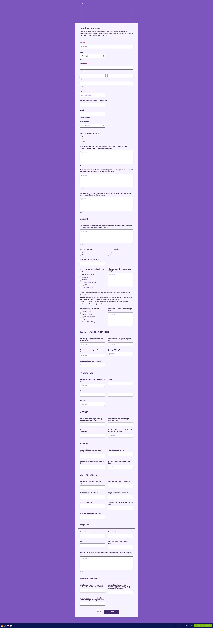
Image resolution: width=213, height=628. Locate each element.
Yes (83, 252)
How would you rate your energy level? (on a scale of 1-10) (91, 419)
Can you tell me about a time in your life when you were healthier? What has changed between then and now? (105, 194)
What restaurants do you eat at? (91, 513)
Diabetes (85, 272)
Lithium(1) (85, 277)
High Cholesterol (87, 285)
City (81, 79)
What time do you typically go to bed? (119, 339)
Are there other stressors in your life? (119, 462)
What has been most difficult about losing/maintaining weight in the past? (106, 553)
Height (82, 541)
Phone (82, 91)
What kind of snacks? (87, 502)
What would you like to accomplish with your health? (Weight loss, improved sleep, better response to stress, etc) (103, 147)
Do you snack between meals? (119, 493)
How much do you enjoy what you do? (92, 462)
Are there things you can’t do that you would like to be (120, 430)
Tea (109, 391)
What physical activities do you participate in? (119, 419)
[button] (103, 56)
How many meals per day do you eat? (91, 482)
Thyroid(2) (85, 280)
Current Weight (85, 532)
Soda (81, 391)
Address (83, 64)
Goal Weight (112, 532)
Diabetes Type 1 (87, 311)
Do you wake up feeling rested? (91, 361)
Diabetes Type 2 (87, 314)
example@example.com (86, 117)
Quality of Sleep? (114, 350)
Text (83, 136)
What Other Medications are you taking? (119, 270)
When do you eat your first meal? (119, 481)
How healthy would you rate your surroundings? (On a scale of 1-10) (92, 586)
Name (82, 42)
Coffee (110, 379)
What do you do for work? (117, 450)
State (109, 79)
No (83, 254)
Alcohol (82, 400)
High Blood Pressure (88, 274)
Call (83, 139)
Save (99, 612)
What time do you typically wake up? (91, 350)
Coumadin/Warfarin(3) (89, 282)
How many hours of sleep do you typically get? (91, 339)
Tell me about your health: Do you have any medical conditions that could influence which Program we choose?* (106, 226)
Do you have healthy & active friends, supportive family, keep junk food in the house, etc (119, 586)
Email (82, 110)
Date (81, 59)
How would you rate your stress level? (91, 451)
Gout (83, 319)
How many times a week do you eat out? (120, 503)
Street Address (84, 71)
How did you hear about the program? (93, 100)
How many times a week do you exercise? (91, 430)
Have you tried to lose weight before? (118, 542)
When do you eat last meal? (89, 493)
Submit (111, 612)
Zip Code (82, 86)
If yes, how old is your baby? (90, 259)
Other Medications (87, 287)
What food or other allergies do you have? (120, 309)
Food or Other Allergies (89, 322)
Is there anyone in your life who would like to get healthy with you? (92, 599)
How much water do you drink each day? (92, 380)
